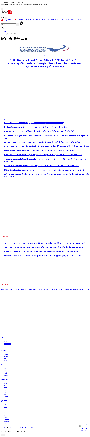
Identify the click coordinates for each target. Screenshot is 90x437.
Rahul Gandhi (75, 290)
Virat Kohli (61, 290)
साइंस (5, 407)
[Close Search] (21, 23)
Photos (6, 422)
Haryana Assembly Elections (10, 290)
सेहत (5, 390)
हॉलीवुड (6, 357)
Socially (20, 20)
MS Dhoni (68, 290)
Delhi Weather (43, 290)
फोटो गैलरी (62, 20)
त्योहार (5, 392)
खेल (40, 20)
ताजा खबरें (6, 117)
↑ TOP (3, 435)
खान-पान (6, 384)
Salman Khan (84, 290)
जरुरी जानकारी (7, 344)
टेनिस (5, 371)
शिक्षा (5, 346)
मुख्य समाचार (79, 20)
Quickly (9, 20)
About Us (4, 428)
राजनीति (6, 342)
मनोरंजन (44, 20)
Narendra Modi (25, 290)
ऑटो (36, 20)
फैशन (5, 388)
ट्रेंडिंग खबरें (6, 119)
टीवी (5, 359)
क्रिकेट (45, 56)
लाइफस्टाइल (51, 20)
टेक (33, 20)
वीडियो (67, 20)
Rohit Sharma (52, 290)
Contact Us (22, 428)
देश (26, 20)
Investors (31, 428)
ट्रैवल (5, 386)
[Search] (17, 24)
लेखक (5, 405)
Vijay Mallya (34, 290)
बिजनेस (72, 20)
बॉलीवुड (6, 354)
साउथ (5, 361)
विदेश (29, 20)
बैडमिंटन (6, 376)
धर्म (5, 395)
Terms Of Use (12, 428)
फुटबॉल (6, 373)
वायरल (56, 20)
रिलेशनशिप (7, 397)
